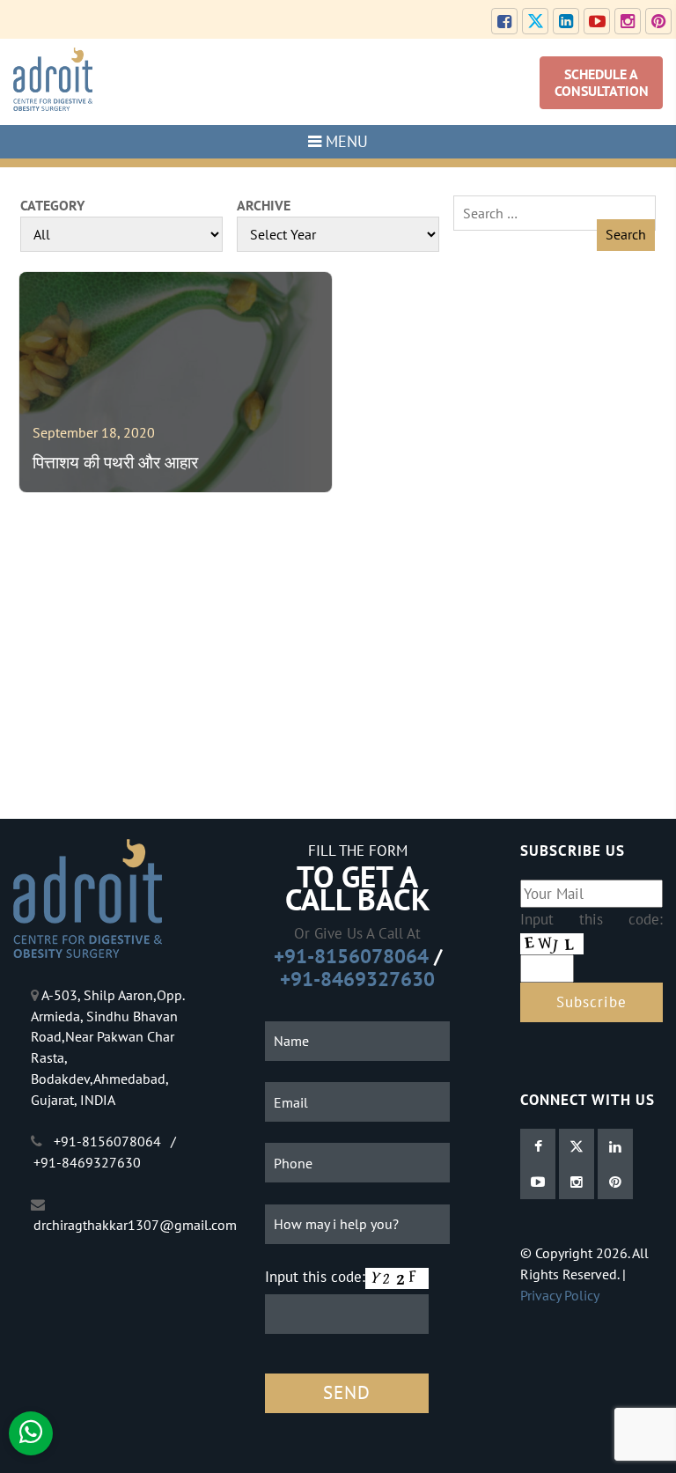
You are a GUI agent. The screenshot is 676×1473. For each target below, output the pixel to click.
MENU (344, 141)
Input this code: (315, 1276)
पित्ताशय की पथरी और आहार (115, 462)
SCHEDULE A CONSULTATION (602, 82)
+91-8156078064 (351, 955)
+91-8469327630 (357, 978)
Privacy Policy (559, 1295)
